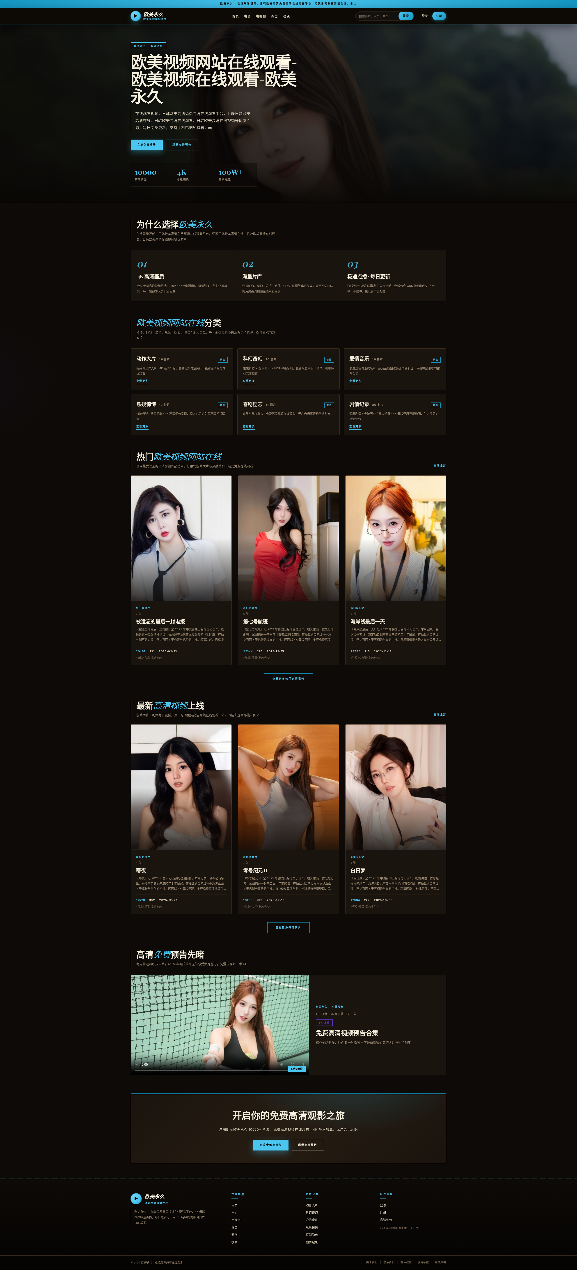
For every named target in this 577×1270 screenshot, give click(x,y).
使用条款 (423, 1262)
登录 (425, 16)
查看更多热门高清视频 (288, 678)
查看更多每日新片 (288, 927)
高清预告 (386, 1220)
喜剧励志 (312, 1234)
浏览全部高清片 (271, 1144)
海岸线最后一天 (367, 621)
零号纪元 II (255, 870)
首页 (235, 16)
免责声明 (440, 1262)
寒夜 (141, 870)
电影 (247, 16)
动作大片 (312, 1205)
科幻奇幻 (312, 1212)
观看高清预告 (181, 144)
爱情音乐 (312, 1220)
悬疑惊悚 (312, 1227)
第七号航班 (255, 621)
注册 (439, 15)
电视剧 (261, 16)
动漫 (286, 16)
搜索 (406, 15)
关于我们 (372, 1262)
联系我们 (389, 1262)
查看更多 (142, 380)
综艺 (274, 16)
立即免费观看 (146, 144)
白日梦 (357, 870)
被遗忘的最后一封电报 (160, 621)
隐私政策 (406, 1262)
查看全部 (440, 465)
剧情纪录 (312, 1242)
